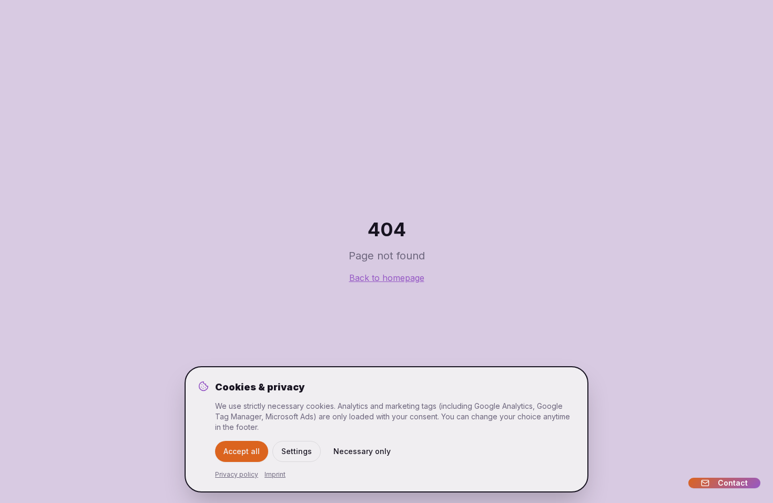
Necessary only (362, 451)
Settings (296, 451)
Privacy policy (236, 474)
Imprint (275, 474)
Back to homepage (386, 278)
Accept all (241, 451)
